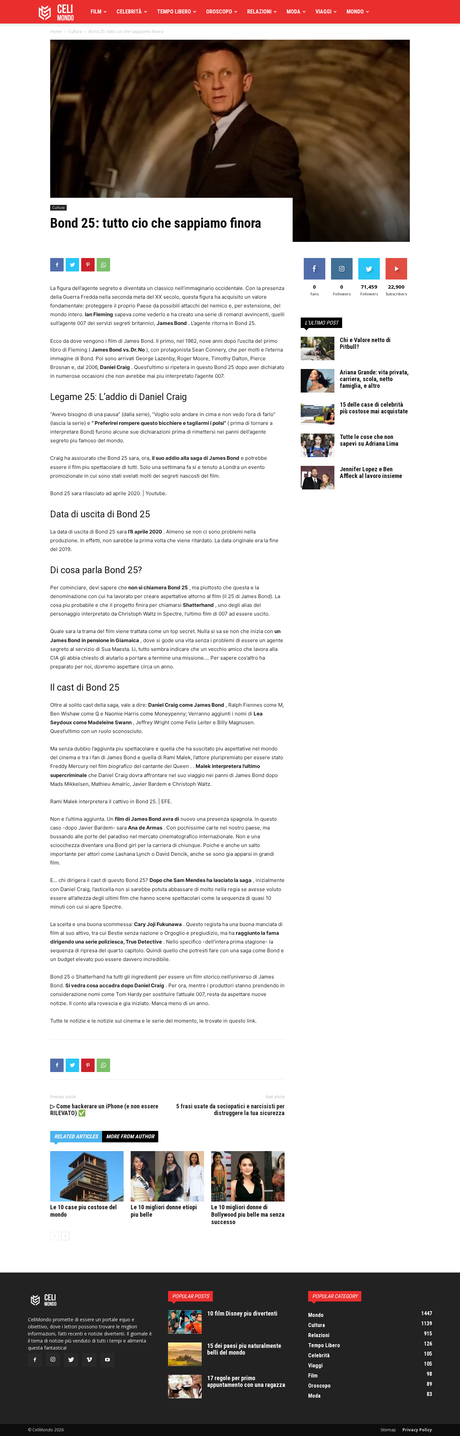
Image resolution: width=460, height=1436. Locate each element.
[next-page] (65, 1236)
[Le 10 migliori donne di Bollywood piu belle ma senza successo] (248, 1176)
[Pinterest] (88, 264)
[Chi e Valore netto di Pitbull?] (317, 348)
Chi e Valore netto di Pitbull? (365, 343)
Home (56, 31)
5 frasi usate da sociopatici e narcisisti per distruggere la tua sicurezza (230, 1109)
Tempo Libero (174, 11)
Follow (342, 260)
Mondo (355, 11)
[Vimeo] (89, 1360)
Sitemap (388, 1430)
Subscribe (396, 260)
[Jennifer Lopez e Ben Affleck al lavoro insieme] (317, 477)
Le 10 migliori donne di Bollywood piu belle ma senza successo (248, 1214)
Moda (293, 11)
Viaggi (323, 11)
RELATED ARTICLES (76, 1136)
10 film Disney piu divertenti (242, 1313)
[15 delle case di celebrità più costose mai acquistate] (317, 413)
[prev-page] (54, 1236)
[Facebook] (57, 264)
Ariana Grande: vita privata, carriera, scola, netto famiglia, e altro (374, 379)
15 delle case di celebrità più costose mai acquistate (374, 408)
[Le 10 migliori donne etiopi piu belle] (167, 1176)
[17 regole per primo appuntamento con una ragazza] (185, 1386)
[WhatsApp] (103, 264)
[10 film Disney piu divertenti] (185, 1322)
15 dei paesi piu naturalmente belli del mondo (244, 1349)
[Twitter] (72, 264)
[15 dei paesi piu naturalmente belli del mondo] (185, 1354)
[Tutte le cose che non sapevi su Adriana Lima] (317, 445)
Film (96, 11)
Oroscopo (219, 11)
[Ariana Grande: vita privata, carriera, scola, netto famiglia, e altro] (317, 381)
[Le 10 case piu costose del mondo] (87, 1176)
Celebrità (129, 11)
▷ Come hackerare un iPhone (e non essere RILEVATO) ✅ (104, 1109)
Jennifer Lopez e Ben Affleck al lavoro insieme (371, 472)
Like (314, 260)
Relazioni (259, 11)
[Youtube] (107, 1360)
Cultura (75, 31)
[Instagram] (53, 1359)
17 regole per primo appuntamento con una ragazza (246, 1381)
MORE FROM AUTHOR (130, 1136)
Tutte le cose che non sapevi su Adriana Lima (369, 440)
